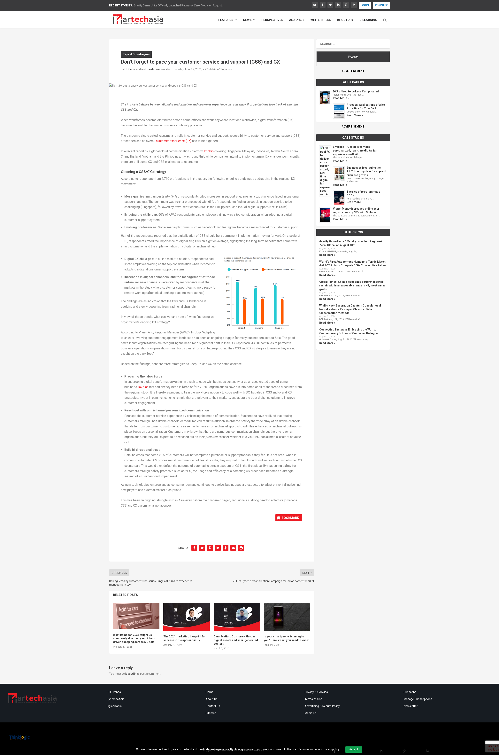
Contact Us (213, 706)
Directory (345, 20)
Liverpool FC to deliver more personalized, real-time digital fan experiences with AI (355, 150)
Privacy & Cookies (316, 692)
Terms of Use (313, 699)
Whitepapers (320, 20)
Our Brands (114, 692)
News (247, 20)
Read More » (341, 98)
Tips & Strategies (136, 54)
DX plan (143, 387)
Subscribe (410, 692)
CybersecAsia (115, 699)
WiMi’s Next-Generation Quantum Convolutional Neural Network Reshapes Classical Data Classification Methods (350, 309)
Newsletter (411, 706)
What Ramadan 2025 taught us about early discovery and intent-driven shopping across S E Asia (134, 638)
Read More (340, 161)
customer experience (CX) (173, 141)
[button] (385, 23)
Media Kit (310, 713)
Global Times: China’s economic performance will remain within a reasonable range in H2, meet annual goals (352, 285)
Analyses (296, 20)
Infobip (209, 151)
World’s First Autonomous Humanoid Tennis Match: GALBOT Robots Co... (178, 5)
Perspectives (272, 20)
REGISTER (381, 5)
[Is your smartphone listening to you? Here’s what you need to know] (287, 617)
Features (225, 20)
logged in (130, 673)
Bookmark (290, 518)
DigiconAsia (114, 706)
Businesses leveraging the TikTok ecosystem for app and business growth (366, 171)
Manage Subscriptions (418, 699)
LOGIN (365, 5)
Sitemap (211, 713)
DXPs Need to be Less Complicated (356, 91)
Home (209, 692)
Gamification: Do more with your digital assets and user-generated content (236, 640)
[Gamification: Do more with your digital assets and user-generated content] (237, 617)
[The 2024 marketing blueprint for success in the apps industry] (186, 617)
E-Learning (368, 20)
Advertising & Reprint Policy (322, 706)
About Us (212, 699)
